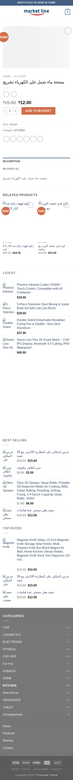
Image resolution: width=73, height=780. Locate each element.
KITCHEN (20, 76)
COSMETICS (12, 634)
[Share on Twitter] (20, 139)
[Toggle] (68, 733)
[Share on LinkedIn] (40, 139)
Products (9, 733)
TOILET (8, 707)
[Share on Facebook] (13, 139)
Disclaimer (40, 769)
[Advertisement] (36, 396)
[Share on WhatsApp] (6, 139)
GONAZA (9, 671)
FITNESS (9, 649)
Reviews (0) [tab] (10, 168)
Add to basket (38, 110)
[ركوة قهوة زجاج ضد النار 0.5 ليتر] (19, 220)
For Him (8, 663)
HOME (7, 678)
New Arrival (10, 692)
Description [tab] (11, 161)
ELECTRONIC (12, 642)
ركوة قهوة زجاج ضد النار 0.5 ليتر (18, 248)
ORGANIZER (12, 700)
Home (7, 76)
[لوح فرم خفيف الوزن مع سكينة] (54, 220)
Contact (8, 748)
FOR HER (9, 656)
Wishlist (8, 740)
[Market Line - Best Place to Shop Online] (37, 12)
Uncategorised (12, 714)
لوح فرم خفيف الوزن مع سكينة (51, 248)
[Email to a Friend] (26, 139)
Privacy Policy (21, 769)
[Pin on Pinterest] (33, 139)
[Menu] (5, 12)
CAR (6, 627)
